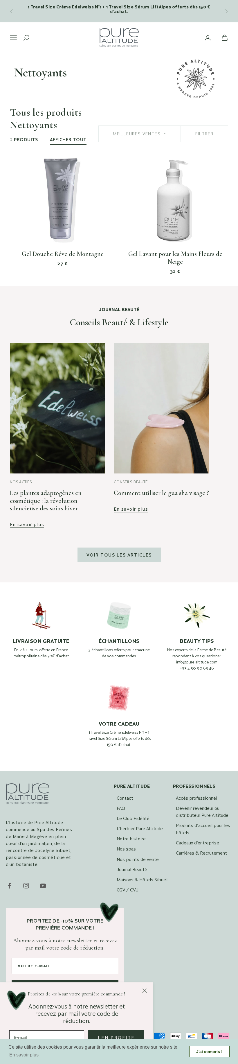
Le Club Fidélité (133, 818)
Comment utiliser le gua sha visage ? (161, 493)
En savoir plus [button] (24, 1054)
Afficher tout (68, 139)
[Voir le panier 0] (224, 37)
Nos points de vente (138, 859)
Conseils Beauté (131, 482)
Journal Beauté (132, 869)
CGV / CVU (127, 890)
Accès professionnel (196, 798)
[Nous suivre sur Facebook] (9, 885)
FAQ (121, 808)
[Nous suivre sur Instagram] (26, 885)
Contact (125, 798)
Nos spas (126, 849)
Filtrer (204, 134)
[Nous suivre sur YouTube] (42, 885)
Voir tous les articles (119, 555)
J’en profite (116, 1037)
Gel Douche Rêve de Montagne (63, 254)
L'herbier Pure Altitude (140, 828)
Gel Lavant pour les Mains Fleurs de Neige (175, 257)
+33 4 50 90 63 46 (197, 668)
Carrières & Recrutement (201, 853)
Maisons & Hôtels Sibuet (142, 879)
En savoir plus (27, 524)
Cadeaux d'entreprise (197, 842)
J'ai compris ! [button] (209, 1051)
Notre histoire (131, 838)
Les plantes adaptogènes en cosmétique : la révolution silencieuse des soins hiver (46, 500)
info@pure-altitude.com (196, 662)
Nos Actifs (21, 482)
